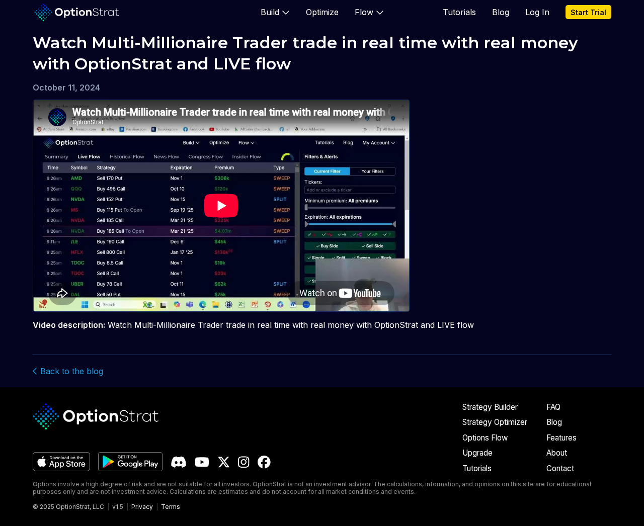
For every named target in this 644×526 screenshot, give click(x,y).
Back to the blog (70, 371)
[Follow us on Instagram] (243, 462)
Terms (170, 506)
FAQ (553, 407)
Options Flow (485, 438)
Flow (364, 12)
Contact (560, 468)
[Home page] (77, 12)
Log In (537, 12)
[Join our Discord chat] (179, 462)
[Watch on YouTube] (202, 462)
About (556, 453)
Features (561, 438)
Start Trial (588, 12)
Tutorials (459, 12)
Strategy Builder (490, 407)
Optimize (322, 12)
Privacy (142, 506)
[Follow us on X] (223, 462)
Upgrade (477, 453)
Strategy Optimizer (494, 422)
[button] (275, 12)
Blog (500, 12)
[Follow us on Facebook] (264, 462)
